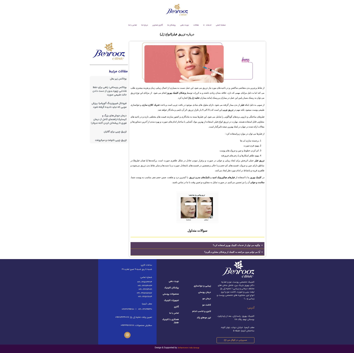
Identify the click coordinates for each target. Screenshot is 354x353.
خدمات (208, 25)
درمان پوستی (204, 292)
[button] (197, 245)
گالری (176, 307)
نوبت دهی (184, 25)
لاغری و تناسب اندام (201, 311)
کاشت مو (206, 305)
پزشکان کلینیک (171, 287)
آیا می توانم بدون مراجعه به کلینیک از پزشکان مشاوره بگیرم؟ (232, 252)
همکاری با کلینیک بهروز (170, 321)
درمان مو (206, 298)
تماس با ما (132, 25)
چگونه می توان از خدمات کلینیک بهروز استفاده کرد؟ (236, 245)
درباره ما (144, 25)
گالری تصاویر (157, 25)
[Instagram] (127, 335)
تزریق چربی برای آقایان (115, 132)
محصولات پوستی (171, 294)
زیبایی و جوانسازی (202, 286)
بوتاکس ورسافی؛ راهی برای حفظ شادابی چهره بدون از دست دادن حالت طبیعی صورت (110, 91)
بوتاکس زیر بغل (118, 79)
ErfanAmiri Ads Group (188, 348)
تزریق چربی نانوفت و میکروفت (111, 140)
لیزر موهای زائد (204, 317)
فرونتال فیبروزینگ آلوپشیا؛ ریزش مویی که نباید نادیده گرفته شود (109, 105)
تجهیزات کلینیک (171, 300)
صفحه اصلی (221, 25)
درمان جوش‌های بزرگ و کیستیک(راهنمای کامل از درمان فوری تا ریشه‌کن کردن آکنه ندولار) (109, 119)
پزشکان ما (171, 25)
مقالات (196, 25)
